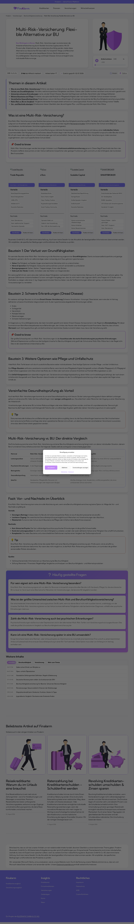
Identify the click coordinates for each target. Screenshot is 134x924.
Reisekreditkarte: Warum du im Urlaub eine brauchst (21, 784)
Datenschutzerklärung (65, 864)
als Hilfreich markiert (31, 73)
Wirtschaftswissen (88, 8)
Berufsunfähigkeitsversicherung (33, 16)
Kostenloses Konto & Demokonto (48, 185)
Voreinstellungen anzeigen (80, 467)
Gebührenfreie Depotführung (77, 185)
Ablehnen (64, 467)
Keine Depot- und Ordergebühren (18, 185)
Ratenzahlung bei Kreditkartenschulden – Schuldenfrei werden (64, 784)
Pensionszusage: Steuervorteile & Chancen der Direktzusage (36, 688)
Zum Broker (15, 232)
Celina (124, 73)
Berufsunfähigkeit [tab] (25, 662)
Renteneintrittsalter (77, 124)
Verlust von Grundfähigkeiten (22, 91)
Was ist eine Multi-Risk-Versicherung (25, 89)
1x (123, 59)
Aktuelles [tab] (11, 662)
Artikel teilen (50, 73)
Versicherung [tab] (39, 662)
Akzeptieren (51, 467)
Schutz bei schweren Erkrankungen (24, 94)
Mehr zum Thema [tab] (54, 662)
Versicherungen (70, 8)
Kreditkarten (44, 8)
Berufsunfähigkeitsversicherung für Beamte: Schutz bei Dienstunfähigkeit (41, 684)
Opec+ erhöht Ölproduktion (25, 671)
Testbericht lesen (28, 232)
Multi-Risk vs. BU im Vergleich (22, 102)
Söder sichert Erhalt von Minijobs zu (28, 667)
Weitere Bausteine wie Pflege (22, 96)
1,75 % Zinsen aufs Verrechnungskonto (109, 185)
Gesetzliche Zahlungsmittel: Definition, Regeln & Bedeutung (36, 675)
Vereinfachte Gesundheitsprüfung (24, 99)
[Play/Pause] (96, 60)
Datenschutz (64, 471)
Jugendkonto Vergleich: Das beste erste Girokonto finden (35, 696)
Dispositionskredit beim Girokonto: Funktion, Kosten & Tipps (36, 692)
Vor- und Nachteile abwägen (22, 104)
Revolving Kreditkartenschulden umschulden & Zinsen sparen (106, 784)
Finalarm (8, 16)
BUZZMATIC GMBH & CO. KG (28, 916)
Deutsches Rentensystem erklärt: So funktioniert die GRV (35, 680)
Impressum (71, 471)
